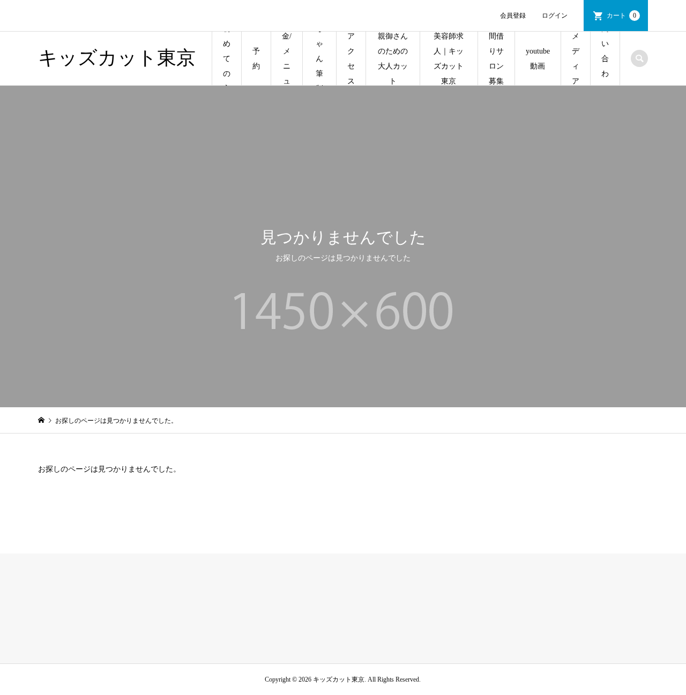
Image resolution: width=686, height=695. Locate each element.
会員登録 (513, 15)
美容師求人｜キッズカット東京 (449, 58)
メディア (575, 58)
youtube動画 (538, 58)
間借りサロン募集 (496, 58)
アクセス (351, 58)
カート (621, 15)
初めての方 (226, 59)
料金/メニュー (287, 59)
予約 (256, 58)
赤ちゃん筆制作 (319, 59)
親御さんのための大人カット (393, 58)
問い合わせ (605, 59)
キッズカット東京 (117, 58)
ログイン (555, 15)
